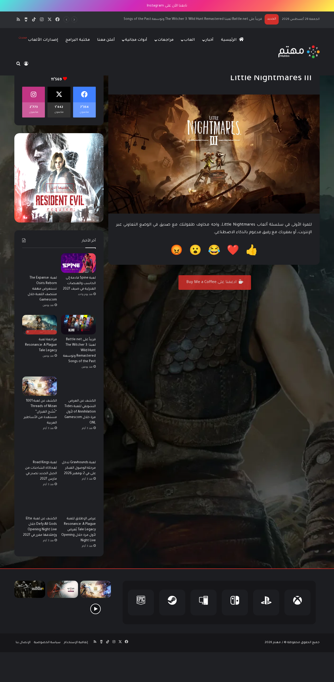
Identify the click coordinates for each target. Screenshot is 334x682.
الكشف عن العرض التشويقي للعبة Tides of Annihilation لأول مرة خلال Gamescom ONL (80, 412)
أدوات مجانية (136, 40)
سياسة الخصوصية (47, 642)
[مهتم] (299, 51)
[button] (252, 252)
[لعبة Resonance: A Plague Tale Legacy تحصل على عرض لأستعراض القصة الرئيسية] (95, 609)
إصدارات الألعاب (38, 39)
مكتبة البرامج (77, 40)
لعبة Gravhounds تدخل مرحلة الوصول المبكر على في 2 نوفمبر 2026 (79, 468)
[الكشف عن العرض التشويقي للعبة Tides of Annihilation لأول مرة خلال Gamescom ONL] (78, 386)
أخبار (209, 40)
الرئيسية (229, 40)
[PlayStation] (266, 602)
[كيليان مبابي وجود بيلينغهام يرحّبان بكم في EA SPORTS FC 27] (62, 609)
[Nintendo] (235, 602)
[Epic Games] (141, 602)
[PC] (203, 602)
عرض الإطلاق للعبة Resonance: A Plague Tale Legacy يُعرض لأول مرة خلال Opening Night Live (78, 530)
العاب (189, 40)
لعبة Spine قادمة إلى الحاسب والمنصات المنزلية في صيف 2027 (79, 283)
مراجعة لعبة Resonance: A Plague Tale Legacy (227, 19)
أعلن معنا (106, 40)
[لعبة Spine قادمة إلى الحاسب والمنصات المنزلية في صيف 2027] (78, 263)
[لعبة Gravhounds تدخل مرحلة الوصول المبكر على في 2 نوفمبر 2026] (78, 447)
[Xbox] (297, 602)
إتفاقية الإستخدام (76, 642)
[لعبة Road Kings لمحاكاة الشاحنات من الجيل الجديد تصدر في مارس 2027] (39, 447)
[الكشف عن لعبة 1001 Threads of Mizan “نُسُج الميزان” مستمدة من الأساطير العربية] (39, 386)
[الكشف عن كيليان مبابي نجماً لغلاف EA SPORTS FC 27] (29, 609)
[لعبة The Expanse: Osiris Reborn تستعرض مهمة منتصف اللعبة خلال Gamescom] (39, 263)
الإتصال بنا (23, 642)
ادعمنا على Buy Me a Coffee (211, 282)
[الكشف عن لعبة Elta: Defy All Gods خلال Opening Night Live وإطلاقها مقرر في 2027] (39, 504)
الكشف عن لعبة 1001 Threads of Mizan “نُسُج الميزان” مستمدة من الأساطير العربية (40, 412)
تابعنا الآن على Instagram (167, 6)
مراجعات (166, 40)
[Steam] (172, 602)
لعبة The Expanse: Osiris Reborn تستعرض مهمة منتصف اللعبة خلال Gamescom (42, 289)
